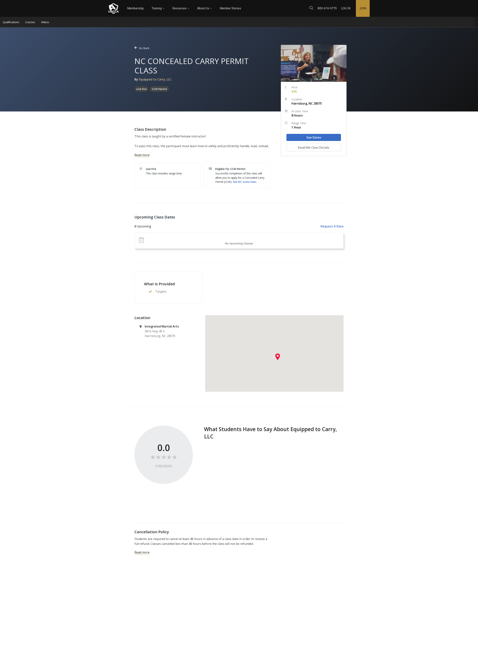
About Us (204, 5)
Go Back (144, 48)
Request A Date (332, 226)
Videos (45, 22)
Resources (180, 5)
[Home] (113, 8)
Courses (30, 22)
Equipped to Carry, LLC (155, 79)
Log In (345, 8)
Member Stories (230, 8)
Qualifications (11, 22)
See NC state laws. (245, 182)
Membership (135, 8)
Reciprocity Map (265, 5)
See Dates (313, 137)
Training (158, 5)
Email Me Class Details (313, 147)
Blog (244, 5)
